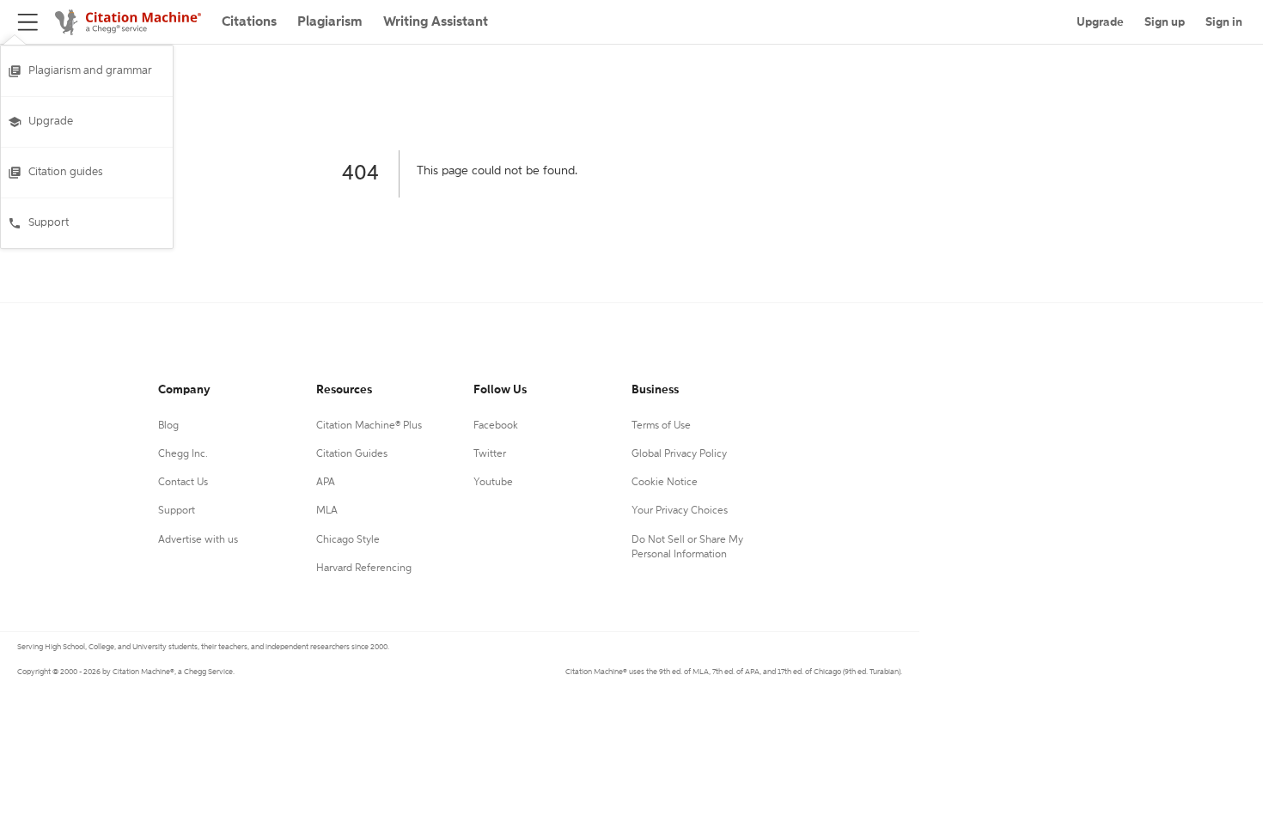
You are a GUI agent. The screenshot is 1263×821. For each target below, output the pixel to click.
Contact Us (183, 482)
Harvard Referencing (364, 568)
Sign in (1223, 22)
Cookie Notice (665, 482)
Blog (168, 426)
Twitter (489, 454)
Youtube (493, 482)
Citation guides (65, 172)
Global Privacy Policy (679, 454)
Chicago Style (348, 540)
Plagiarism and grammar (90, 70)
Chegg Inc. (183, 454)
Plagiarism (330, 22)
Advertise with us (198, 540)
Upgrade (50, 121)
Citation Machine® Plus (369, 426)
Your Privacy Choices (680, 511)
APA (325, 482)
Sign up (1164, 22)
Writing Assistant (435, 22)
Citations (249, 22)
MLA (327, 511)
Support (48, 222)
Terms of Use (661, 426)
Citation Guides (351, 454)
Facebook (495, 426)
